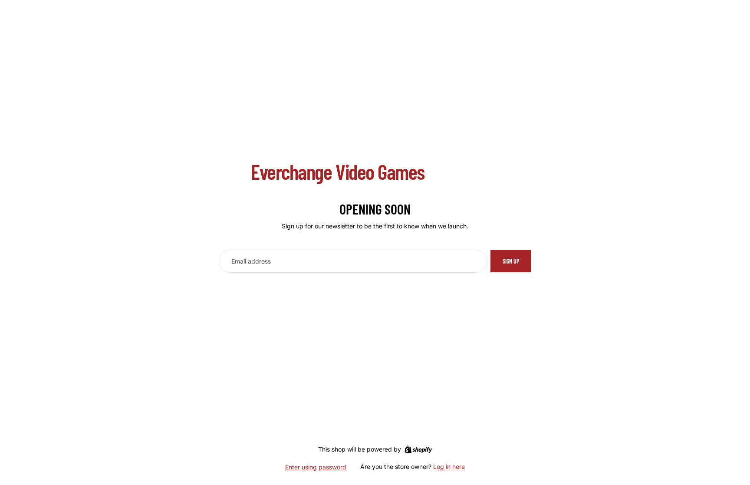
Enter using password (315, 467)
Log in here (449, 466)
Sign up (511, 261)
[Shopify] (418, 449)
